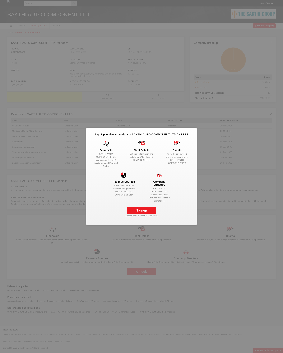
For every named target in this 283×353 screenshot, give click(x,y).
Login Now (153, 216)
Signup (141, 210)
